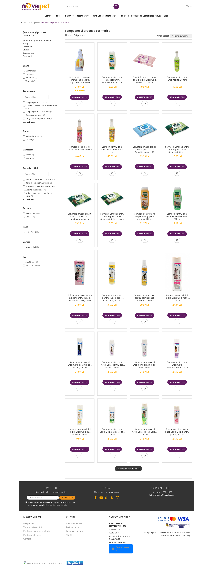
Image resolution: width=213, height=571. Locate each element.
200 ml (28, 154)
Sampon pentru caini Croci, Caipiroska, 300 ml (80, 148)
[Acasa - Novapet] (35, 6)
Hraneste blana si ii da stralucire (39, 186)
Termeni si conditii (32, 527)
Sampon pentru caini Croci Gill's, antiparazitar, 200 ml (112, 432)
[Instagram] (117, 497)
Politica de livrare (32, 534)
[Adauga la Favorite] (80, 103)
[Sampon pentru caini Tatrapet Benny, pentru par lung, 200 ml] (144, 198)
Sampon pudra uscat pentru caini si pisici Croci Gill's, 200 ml (112, 298)
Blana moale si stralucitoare (37, 182)
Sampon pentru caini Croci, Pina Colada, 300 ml (112, 149)
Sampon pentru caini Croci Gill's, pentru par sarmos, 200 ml (112, 365)
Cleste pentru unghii (34, 115)
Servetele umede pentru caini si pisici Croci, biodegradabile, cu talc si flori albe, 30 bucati (112, 217)
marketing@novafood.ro (163, 495)
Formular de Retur (75, 531)
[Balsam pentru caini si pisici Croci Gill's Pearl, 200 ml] (177, 273)
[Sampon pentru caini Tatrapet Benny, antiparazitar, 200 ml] (112, 60)
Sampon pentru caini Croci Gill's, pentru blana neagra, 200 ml (80, 365)
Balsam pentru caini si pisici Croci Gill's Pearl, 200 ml (177, 298)
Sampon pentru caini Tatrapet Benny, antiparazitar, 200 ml (112, 80)
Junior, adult (31, 247)
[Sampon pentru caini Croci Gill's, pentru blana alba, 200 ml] (144, 347)
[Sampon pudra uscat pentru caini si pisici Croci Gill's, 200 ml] (112, 272)
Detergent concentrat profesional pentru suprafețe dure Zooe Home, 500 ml (79, 80)
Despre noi (28, 523)
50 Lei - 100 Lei (32, 265)
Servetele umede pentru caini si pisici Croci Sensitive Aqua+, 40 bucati (144, 150)
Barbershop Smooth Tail (36, 136)
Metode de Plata (74, 523)
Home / (24, 22)
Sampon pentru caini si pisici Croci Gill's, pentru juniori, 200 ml (177, 432)
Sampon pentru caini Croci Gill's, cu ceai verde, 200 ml (144, 432)
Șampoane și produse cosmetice (37, 40)
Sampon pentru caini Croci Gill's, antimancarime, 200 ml (177, 365)
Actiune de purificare (34, 189)
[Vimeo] (112, 497)
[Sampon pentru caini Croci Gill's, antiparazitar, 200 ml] (112, 414)
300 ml (28, 158)
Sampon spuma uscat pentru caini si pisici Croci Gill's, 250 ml (144, 298)
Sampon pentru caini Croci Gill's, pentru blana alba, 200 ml (145, 365)
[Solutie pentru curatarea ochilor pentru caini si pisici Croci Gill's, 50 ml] (79, 272)
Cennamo (30, 70)
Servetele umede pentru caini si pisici (41, 105)
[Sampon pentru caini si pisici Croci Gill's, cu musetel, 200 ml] (79, 414)
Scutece (26, 49)
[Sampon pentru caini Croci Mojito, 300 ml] (177, 60)
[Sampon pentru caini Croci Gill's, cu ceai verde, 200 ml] (144, 414)
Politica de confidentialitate (36, 531)
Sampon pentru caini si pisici (38, 111)
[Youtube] (101, 497)
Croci (28, 74)
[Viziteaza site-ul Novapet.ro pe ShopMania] (75, 563)
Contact (27, 538)
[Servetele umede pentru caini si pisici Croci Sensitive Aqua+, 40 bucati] (144, 130)
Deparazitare (28, 53)
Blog (166, 15)
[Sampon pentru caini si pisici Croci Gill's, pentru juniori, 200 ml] (177, 414)
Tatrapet (29, 81)
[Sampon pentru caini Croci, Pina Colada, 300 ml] (112, 130)
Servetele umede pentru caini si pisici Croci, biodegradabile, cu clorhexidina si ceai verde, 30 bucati (177, 150)
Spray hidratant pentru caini (38, 118)
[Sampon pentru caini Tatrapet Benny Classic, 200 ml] (177, 198)
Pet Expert (30, 77)
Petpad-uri (27, 46)
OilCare (29, 139)
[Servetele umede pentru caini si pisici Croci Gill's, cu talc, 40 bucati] (144, 60)
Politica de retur (74, 527)
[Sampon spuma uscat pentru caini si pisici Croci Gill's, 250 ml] (144, 272)
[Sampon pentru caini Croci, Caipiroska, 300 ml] (79, 130)
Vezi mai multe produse (128, 468)
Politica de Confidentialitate (55, 505)
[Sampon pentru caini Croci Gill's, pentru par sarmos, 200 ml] (112, 347)
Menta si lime (31, 213)
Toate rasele (31, 231)
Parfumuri (27, 56)
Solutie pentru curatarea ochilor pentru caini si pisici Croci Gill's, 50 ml (80, 298)
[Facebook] (95, 497)
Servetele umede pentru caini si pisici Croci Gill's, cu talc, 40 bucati (144, 80)
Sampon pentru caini (34, 102)
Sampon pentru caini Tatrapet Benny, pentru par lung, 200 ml (144, 216)
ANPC (69, 534)
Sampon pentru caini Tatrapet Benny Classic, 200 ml (177, 216)
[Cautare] (116, 6)
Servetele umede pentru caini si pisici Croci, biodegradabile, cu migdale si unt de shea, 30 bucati (80, 217)
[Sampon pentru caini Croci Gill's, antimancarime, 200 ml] (177, 347)
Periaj (25, 43)
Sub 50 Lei (30, 262)
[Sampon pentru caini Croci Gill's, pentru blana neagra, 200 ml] (79, 347)
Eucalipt (29, 216)
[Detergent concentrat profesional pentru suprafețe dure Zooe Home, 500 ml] (79, 60)
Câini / (30, 22)
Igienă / (37, 22)
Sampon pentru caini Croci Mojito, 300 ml (177, 78)
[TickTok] (106, 497)
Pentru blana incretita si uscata (39, 179)
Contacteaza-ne (122, 549)
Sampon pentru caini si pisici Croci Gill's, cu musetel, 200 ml (79, 432)
